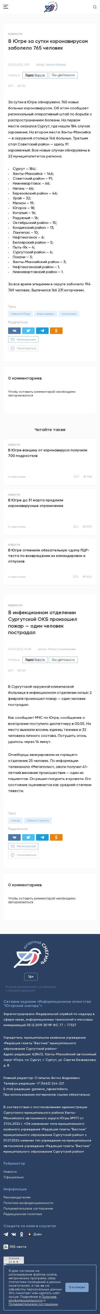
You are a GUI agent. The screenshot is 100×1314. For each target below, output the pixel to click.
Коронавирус (45, 313)
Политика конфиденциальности (28, 1203)
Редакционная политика (22, 1214)
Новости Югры (20, 313)
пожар (15, 820)
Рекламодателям (16, 1197)
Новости (10, 1171)
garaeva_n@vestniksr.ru (50, 1089)
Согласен (77, 1287)
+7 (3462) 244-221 (50, 1083)
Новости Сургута (38, 820)
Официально (13, 1177)
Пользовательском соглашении (33, 1304)
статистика (68, 313)
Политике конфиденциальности (33, 1298)
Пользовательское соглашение (28, 1208)
